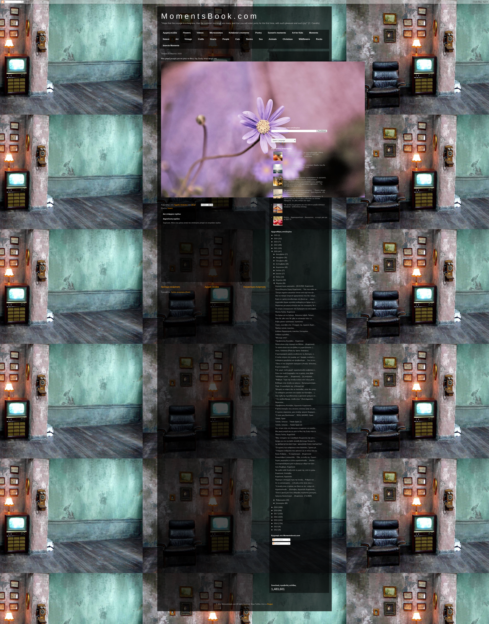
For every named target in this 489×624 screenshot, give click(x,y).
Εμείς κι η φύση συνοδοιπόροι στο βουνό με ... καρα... (295, 299)
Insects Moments (171, 45)
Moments (313, 33)
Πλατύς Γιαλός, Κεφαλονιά (285, 435)
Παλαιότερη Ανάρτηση (254, 287)
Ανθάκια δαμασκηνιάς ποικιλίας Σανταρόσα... (292, 331)
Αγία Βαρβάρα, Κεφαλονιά (285, 467)
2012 (276, 530)
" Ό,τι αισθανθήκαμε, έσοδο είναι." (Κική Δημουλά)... (294, 399)
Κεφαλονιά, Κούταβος (283, 473)
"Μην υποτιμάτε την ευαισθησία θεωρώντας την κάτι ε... (296, 438)
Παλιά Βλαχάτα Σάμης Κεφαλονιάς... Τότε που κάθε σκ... (296, 289)
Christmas (288, 39)
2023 (276, 242)
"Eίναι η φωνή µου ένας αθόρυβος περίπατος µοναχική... (296, 493)
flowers (170, 208)
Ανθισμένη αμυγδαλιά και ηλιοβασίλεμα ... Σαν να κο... (295, 360)
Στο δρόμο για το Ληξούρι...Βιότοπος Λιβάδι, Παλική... (295, 315)
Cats (237, 39)
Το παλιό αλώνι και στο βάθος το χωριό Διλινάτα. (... (294, 347)
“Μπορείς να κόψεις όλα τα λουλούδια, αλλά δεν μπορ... (296, 389)
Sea (261, 39)
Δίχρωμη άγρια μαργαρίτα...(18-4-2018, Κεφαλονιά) (294, 286)
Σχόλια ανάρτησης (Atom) (180, 292)
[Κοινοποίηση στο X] (207, 205)
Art (176, 39)
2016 (276, 517)
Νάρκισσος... (280, 402)
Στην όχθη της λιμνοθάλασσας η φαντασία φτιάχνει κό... (296, 396)
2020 (276, 251)
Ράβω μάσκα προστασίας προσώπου (289, 322)
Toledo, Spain (280, 418)
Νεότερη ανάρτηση (170, 287)
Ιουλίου (279, 270)
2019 (276, 507)
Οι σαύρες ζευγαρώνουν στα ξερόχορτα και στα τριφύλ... (296, 309)
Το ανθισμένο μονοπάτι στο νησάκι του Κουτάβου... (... (295, 393)
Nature (166, 39)
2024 (276, 239)
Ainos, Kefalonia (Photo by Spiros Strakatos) (291, 351)
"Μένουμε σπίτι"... (282, 338)
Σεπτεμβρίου (281, 264)
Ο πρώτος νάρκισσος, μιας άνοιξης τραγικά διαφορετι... (295, 412)
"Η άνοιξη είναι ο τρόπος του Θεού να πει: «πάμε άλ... (295, 486)
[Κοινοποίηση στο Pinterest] (211, 205)
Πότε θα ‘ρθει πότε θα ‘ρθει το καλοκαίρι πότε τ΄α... (294, 318)
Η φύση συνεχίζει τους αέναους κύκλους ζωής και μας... (296, 409)
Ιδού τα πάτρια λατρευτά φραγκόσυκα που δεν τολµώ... (296, 296)
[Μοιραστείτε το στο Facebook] (209, 205)
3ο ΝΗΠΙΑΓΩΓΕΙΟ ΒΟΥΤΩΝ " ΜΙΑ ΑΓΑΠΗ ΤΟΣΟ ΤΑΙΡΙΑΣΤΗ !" (298, 444)
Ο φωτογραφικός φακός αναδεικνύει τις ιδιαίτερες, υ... (295, 354)
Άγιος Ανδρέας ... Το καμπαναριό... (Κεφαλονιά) (293, 454)
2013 (276, 527)
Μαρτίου (279, 283)
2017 (276, 514)
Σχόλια (277, 543)
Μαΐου (278, 277)
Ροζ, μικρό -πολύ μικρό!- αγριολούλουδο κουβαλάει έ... (295, 370)
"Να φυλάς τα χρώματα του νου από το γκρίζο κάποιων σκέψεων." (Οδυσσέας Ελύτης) (304, 206)
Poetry (258, 33)
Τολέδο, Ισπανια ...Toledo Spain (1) (288, 422)
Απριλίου (279, 280)
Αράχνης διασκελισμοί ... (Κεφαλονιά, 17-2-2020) (293, 496)
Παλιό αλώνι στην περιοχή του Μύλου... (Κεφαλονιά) (294, 344)
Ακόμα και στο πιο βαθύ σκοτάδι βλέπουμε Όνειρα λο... (296, 441)
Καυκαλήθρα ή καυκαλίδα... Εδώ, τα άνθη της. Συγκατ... (296, 457)
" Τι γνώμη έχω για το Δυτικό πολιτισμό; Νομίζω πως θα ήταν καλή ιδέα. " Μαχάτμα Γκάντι (304, 166)
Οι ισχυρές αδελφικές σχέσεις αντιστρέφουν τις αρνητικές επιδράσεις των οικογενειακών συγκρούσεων (305, 179)
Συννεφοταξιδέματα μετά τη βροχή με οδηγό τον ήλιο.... (295, 464)
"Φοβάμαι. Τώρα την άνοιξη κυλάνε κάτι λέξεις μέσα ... (295, 380)
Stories (249, 39)
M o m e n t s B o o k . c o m (209, 16)
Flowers (187, 33)
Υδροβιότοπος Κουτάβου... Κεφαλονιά (289, 341)
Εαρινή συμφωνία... (282, 367)
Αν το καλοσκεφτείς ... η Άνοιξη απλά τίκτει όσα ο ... (294, 483)
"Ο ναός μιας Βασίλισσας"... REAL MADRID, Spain (294, 415)
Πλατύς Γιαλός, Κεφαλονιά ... (286, 312)
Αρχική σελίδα (170, 33)
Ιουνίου (279, 274)
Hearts (213, 39)
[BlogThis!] (204, 205)
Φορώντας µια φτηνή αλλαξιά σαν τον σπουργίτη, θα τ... (296, 305)
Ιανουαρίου (280, 503)
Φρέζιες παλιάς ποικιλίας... (285, 328)
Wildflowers (304, 39)
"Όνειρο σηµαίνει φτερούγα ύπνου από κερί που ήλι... (295, 293)
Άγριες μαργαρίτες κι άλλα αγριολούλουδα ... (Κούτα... (295, 460)
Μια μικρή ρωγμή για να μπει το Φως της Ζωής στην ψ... (296, 431)
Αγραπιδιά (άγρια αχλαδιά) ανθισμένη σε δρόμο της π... (296, 302)
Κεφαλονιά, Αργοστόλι (283, 477)
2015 (276, 520)
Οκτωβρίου (280, 261)
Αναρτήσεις (278, 540)
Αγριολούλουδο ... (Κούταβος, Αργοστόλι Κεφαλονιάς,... (296, 489)
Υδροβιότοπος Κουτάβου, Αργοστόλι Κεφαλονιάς (293, 405)
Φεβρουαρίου (281, 500)
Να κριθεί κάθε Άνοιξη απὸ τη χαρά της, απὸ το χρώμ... (295, 470)
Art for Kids (297, 33)
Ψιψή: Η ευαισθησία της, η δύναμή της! (289, 386)
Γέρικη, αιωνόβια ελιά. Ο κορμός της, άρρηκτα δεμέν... (295, 325)
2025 (276, 235)
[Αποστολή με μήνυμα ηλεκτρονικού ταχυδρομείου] (202, 205)
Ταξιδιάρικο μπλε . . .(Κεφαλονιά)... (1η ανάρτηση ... (294, 376)
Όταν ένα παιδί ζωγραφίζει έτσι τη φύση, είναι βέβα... (295, 373)
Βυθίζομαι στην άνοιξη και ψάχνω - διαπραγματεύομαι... (296, 383)
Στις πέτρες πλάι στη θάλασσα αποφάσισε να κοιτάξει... (296, 428)
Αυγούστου (280, 267)
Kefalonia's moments (239, 33)
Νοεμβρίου (280, 258)
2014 (276, 523)
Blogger (270, 604)
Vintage (188, 39)
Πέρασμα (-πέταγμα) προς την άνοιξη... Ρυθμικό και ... (295, 480)
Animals (273, 39)
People (225, 39)
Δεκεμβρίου (280, 254)
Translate (289, 144)
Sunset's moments (277, 33)
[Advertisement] (299, 71)
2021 (276, 248)
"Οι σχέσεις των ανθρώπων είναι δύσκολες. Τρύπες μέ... (296, 448)
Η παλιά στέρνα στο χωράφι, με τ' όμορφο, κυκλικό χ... (295, 357)
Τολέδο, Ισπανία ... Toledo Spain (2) (288, 425)
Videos (200, 33)
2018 (276, 510)
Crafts (201, 39)
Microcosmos (216, 33)
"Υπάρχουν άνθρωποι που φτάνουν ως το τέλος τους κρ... (296, 451)
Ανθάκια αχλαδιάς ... (283, 335)
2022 (276, 245)
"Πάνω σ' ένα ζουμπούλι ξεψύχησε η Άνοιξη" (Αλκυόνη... (296, 364)
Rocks (319, 39)
